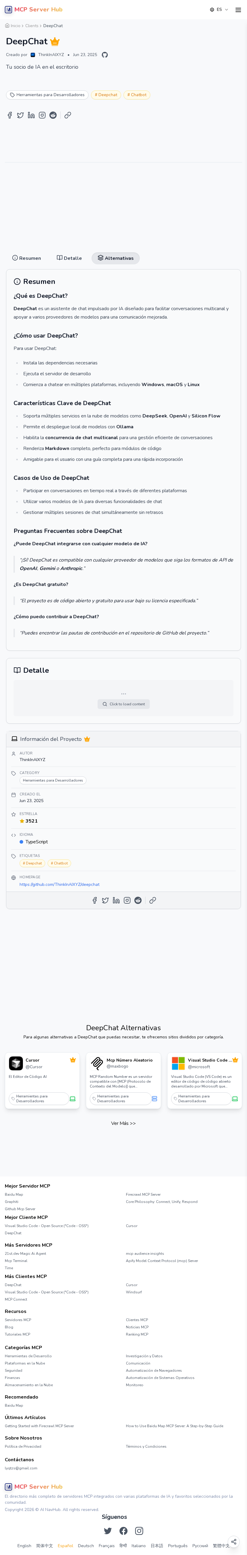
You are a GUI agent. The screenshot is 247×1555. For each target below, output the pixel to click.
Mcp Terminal (16, 1260)
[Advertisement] (123, 205)
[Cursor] (16, 1063)
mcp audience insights (145, 1253)
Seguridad (13, 1370)
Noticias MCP (137, 1327)
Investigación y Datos (144, 1356)
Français (107, 1546)
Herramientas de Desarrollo (28, 1356)
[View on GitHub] (105, 55)
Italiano (139, 1546)
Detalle (121, 24)
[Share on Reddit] (53, 115)
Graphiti (11, 1201)
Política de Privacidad (23, 1446)
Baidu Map (14, 1194)
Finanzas (12, 1377)
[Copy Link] (67, 115)
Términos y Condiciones (146, 1446)
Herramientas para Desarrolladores (32, 1098)
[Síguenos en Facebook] (123, 1531)
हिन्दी (123, 1546)
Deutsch (86, 1546)
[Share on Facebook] (9, 115)
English (24, 1546)
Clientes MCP (137, 1319)
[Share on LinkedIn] (31, 115)
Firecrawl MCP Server (143, 1194)
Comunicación (138, 1363)
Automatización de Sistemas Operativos (160, 1377)
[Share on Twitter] (20, 115)
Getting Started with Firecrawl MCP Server (39, 1426)
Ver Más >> (123, 1123)
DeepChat (13, 1233)
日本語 (157, 1546)
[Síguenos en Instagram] (139, 1531)
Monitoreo (134, 1385)
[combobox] (219, 9)
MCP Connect (16, 1299)
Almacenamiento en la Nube (29, 1385)
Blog (9, 1327)
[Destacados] (55, 41)
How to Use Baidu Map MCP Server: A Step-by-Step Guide (174, 1426)
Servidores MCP (18, 1319)
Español (65, 1546)
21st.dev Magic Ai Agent (25, 1253)
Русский (200, 1546)
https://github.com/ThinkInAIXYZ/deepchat (59, 884)
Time (9, 1268)
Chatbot (138, 95)
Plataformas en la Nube (25, 1363)
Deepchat (107, 95)
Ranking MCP (137, 1334)
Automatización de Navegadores (154, 1370)
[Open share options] (234, 1542)
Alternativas (148, 24)
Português (178, 1546)
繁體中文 (221, 1546)
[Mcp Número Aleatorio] (97, 1063)
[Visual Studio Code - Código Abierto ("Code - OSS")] (178, 1063)
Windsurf (134, 1292)
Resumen (96, 24)
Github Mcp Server (20, 1209)
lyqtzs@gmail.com (21, 1468)
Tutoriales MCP (17, 1334)
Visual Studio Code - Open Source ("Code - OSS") (47, 1225)
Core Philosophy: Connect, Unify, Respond (162, 1201)
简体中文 (44, 1546)
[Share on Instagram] (42, 115)
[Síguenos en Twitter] (108, 1531)
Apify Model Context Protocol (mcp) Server (162, 1260)
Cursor (131, 1225)
